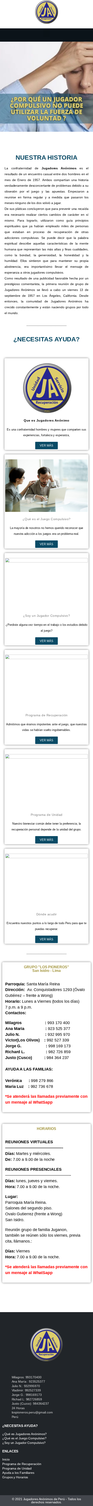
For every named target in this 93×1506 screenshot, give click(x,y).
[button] (46, 33)
